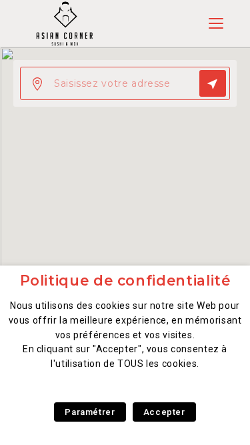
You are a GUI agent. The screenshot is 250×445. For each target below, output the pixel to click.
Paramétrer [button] (90, 412)
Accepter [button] (164, 412)
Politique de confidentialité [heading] (125, 280)
